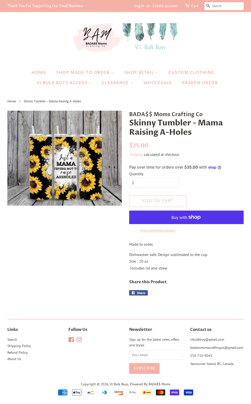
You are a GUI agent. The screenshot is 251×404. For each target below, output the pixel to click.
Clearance (116, 83)
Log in (139, 6)
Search (12, 339)
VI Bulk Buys (119, 384)
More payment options (157, 230)
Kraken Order (200, 83)
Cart (195, 6)
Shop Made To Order (83, 72)
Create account (165, 6)
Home (39, 72)
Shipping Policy (19, 346)
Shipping (136, 154)
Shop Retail (139, 72)
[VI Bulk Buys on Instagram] (79, 340)
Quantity (136, 173)
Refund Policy (17, 352)
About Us (14, 359)
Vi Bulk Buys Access (63, 83)
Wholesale (157, 83)
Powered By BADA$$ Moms (150, 384)
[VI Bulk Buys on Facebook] (71, 340)
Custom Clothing (191, 72)
